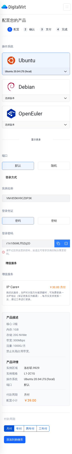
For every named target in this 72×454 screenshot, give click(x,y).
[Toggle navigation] (67, 7)
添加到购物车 (14, 439)
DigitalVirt (13, 7)
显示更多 (36, 139)
